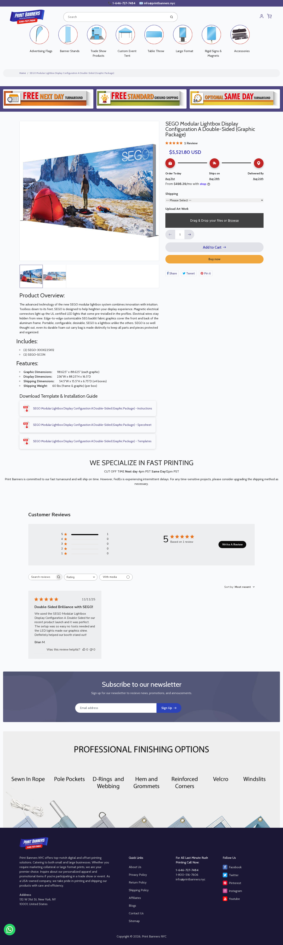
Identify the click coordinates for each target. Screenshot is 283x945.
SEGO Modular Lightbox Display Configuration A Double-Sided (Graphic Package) (72, 73)
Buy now (214, 259)
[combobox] (114, 17)
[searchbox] (41, 577)
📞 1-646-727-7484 (122, 3)
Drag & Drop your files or (214, 220)
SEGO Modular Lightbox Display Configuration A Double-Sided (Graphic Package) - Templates (92, 441)
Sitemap (134, 921)
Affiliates (135, 898)
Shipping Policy (139, 890)
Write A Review (232, 544)
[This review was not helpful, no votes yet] (91, 649)
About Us (135, 867)
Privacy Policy (138, 875)
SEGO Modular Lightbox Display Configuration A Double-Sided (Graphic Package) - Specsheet (92, 425)
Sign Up (166, 708)
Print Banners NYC (154, 936)
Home (22, 73)
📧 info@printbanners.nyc (157, 3)
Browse (233, 220)
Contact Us (136, 913)
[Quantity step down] (170, 234)
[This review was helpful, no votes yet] (84, 649)
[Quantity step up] (189, 234)
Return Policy (138, 882)
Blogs (132, 905)
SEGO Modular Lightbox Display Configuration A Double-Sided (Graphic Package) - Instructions (92, 408)
